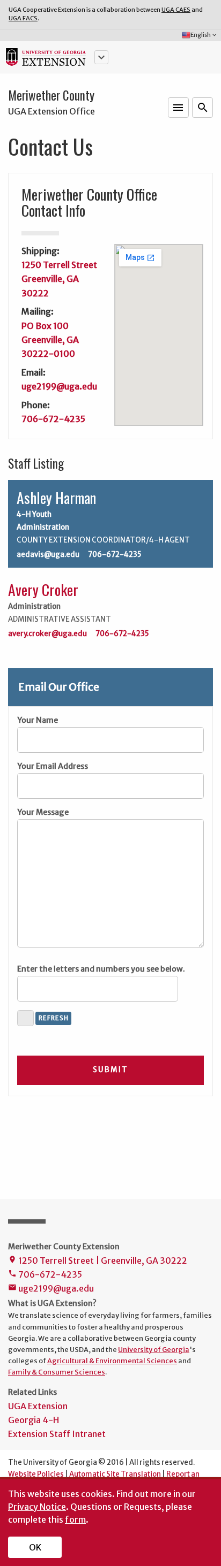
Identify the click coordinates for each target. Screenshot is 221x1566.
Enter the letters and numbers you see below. (101, 969)
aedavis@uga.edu (48, 555)
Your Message (43, 812)
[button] (101, 57)
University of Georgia (153, 1349)
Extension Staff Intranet (57, 1434)
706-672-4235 (53, 419)
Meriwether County (51, 95)
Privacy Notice (37, 1506)
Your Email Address (52, 766)
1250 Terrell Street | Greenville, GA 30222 (97, 1260)
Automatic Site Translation (115, 1474)
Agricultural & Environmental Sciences (112, 1360)
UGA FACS (23, 18)
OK (35, 1547)
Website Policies (36, 1474)
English (204, 35)
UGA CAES (175, 9)
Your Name (37, 720)
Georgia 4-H (33, 1420)
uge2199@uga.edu (59, 386)
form (75, 1519)
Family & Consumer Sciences (56, 1372)
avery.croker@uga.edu (47, 634)
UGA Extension (38, 1406)
